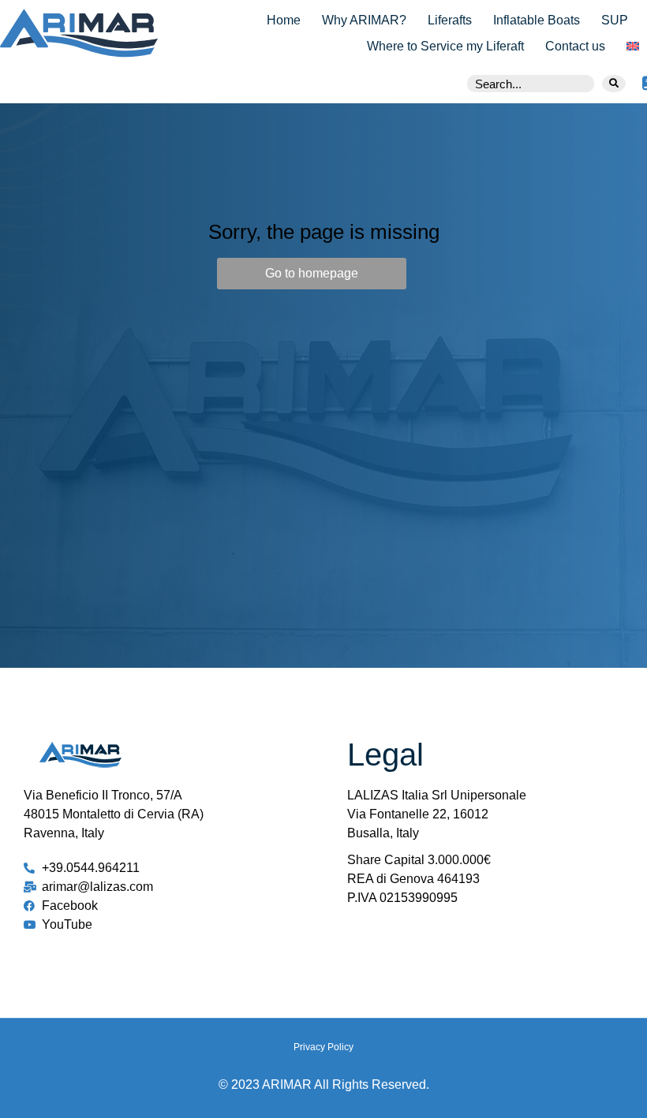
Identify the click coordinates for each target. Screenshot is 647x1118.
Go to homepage (311, 273)
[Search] (614, 83)
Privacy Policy (323, 1047)
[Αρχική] (68, 33)
